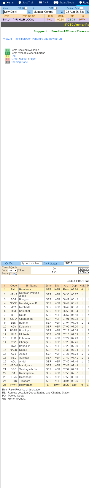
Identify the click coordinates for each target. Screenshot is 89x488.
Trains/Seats (66, 2)
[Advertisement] (44, 50)
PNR (45, 2)
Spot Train (28, 2)
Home (10, 2)
